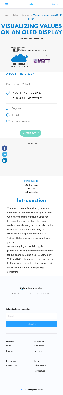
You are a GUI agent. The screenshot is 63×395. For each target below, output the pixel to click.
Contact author (31, 132)
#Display (36, 92)
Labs (15, 15)
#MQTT (17, 92)
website (42, 225)
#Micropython (35, 98)
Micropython (38, 246)
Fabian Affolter (33, 39)
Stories (25, 15)
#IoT (26, 92)
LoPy (36, 254)
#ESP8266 (19, 98)
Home (6, 15)
